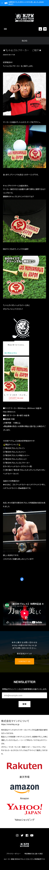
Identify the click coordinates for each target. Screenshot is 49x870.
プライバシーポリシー (13, 853)
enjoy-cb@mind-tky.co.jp (24, 645)
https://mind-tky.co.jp (10, 724)
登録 (24, 704)
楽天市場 (24, 777)
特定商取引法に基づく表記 (33, 853)
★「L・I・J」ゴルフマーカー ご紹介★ (22, 50)
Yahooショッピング (24, 819)
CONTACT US (24, 661)
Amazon (24, 798)
